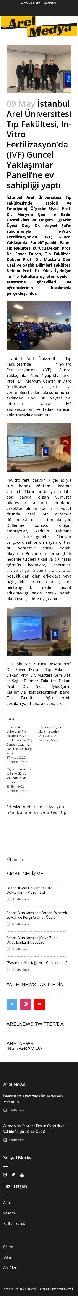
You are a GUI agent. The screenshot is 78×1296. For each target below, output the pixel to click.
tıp (64, 812)
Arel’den (10, 1267)
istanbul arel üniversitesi (32, 812)
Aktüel (8, 1202)
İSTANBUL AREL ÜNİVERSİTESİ (40, 3)
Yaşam (9, 1213)
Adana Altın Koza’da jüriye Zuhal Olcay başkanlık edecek (32, 940)
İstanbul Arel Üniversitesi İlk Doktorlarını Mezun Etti (29, 890)
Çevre (8, 1246)
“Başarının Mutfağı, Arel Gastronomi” (36, 962)
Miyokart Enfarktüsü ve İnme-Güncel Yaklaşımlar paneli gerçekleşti (19, 775)
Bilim (7, 1257)
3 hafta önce (20, 899)
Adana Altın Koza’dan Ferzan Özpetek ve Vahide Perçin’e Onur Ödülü (36, 915)
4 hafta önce (20, 924)
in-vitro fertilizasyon (42, 806)
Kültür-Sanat (14, 1223)
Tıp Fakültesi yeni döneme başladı (50, 729)
